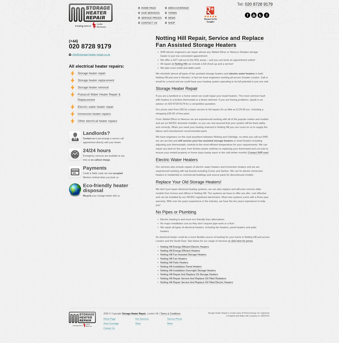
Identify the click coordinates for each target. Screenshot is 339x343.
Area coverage (178, 8)
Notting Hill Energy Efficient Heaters (180, 250)
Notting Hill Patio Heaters (174, 262)
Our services (150, 12)
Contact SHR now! (258, 152)
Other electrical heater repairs (97, 121)
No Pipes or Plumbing (176, 212)
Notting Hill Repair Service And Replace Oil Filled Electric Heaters (196, 282)
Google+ (266, 15)
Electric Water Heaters (177, 159)
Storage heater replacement (96, 80)
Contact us (149, 22)
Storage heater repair (92, 73)
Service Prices (174, 319)
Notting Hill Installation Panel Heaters (181, 266)
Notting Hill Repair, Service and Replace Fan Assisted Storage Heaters (210, 41)
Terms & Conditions (170, 313)
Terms (172, 12)
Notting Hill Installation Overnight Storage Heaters (188, 270)
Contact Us (109, 328)
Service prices (151, 17)
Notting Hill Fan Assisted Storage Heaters (183, 254)
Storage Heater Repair (177, 88)
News (171, 17)
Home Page (109, 319)
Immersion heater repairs (94, 114)
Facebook (247, 15)
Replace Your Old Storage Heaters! (188, 182)
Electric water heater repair (96, 107)
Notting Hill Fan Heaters (173, 258)
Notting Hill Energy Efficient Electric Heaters (184, 246)
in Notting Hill (179, 63)
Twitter (260, 15)
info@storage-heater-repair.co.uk (91, 54)
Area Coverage (111, 323)
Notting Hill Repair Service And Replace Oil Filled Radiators (193, 278)
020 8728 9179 (259, 4)
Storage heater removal (93, 87)
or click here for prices (240, 240)
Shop (171, 22)
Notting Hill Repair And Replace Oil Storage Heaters (189, 274)
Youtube (254, 15)
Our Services (142, 319)
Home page (148, 8)
